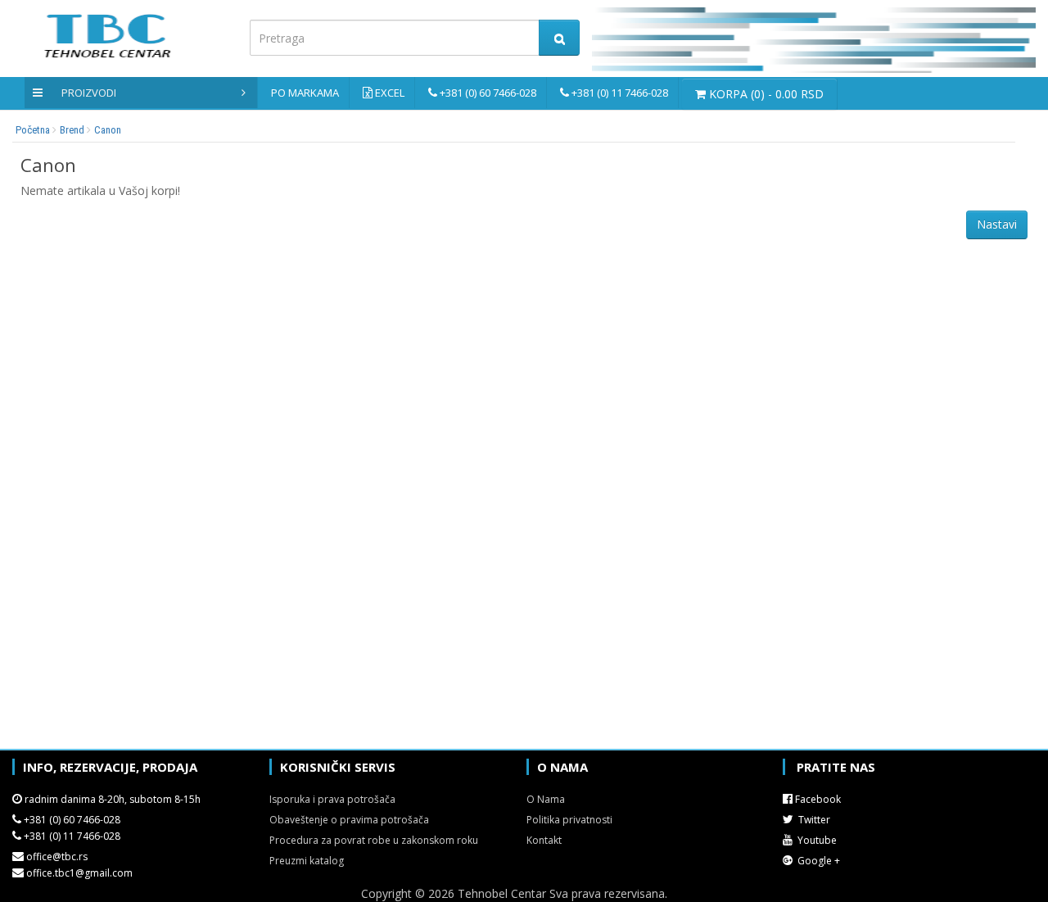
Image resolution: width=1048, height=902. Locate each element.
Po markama (305, 92)
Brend (72, 130)
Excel (389, 92)
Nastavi (997, 224)
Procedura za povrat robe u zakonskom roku (373, 840)
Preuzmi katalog (306, 861)
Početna (33, 130)
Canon (107, 130)
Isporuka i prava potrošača (332, 799)
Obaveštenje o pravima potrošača (349, 820)
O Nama (545, 799)
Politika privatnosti (569, 820)
